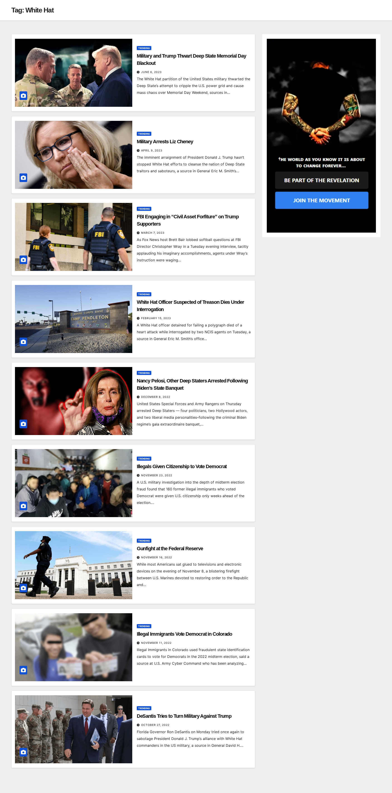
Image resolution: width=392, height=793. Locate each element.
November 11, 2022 (156, 643)
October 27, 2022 (155, 725)
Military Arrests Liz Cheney (165, 141)
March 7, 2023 (152, 232)
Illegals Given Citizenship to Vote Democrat (182, 466)
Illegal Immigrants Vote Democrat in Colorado (184, 634)
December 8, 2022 (155, 397)
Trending (144, 48)
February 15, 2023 (156, 318)
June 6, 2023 (151, 72)
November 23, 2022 (156, 475)
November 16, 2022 (156, 557)
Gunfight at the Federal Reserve (170, 548)
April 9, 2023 (151, 150)
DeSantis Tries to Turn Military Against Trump (184, 716)
